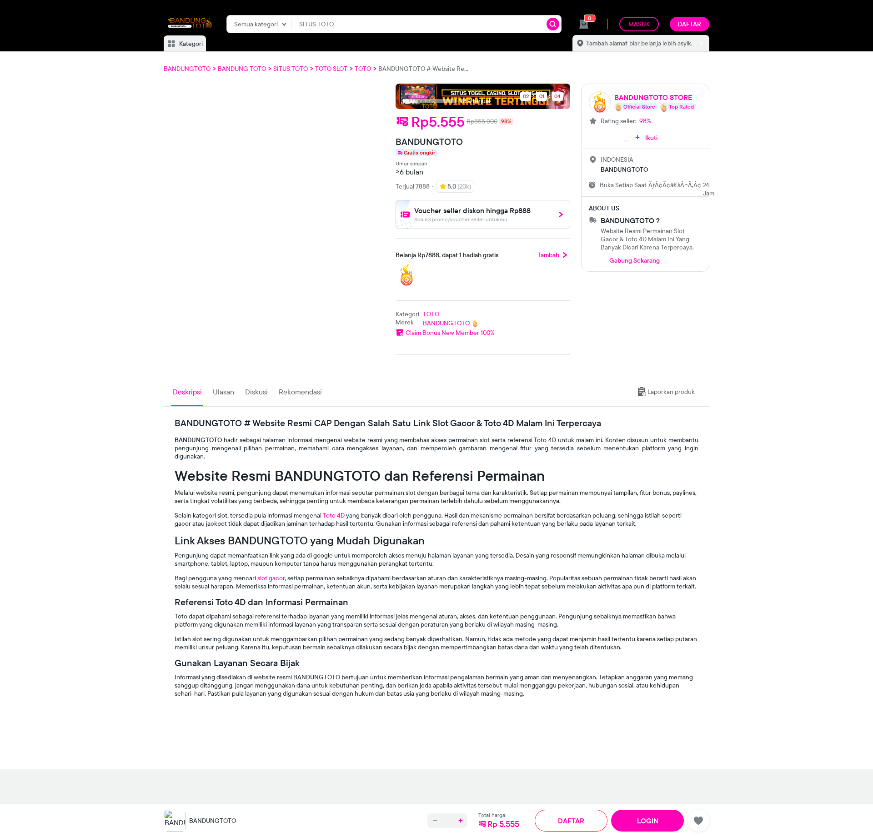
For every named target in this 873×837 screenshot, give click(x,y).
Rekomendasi (300, 391)
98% (645, 121)
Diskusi (256, 391)
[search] (553, 24)
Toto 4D (334, 515)
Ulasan (223, 391)
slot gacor (271, 578)
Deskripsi (187, 391)
